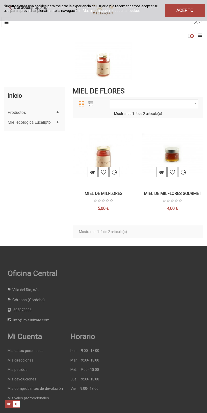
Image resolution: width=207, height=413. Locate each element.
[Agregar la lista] (103, 172)
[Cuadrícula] (81, 103)
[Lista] (90, 103)
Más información (97, 11)
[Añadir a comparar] (114, 172)
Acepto (185, 10)
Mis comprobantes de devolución (35, 388)
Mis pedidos (18, 370)
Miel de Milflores (103, 193)
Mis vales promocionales (28, 398)
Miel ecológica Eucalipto (29, 122)
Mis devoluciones (22, 379)
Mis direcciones (21, 360)
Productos (17, 112)
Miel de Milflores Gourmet (172, 193)
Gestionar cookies (126, 11)
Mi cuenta (25, 336)
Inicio (15, 95)
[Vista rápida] (93, 172)
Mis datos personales (25, 351)
